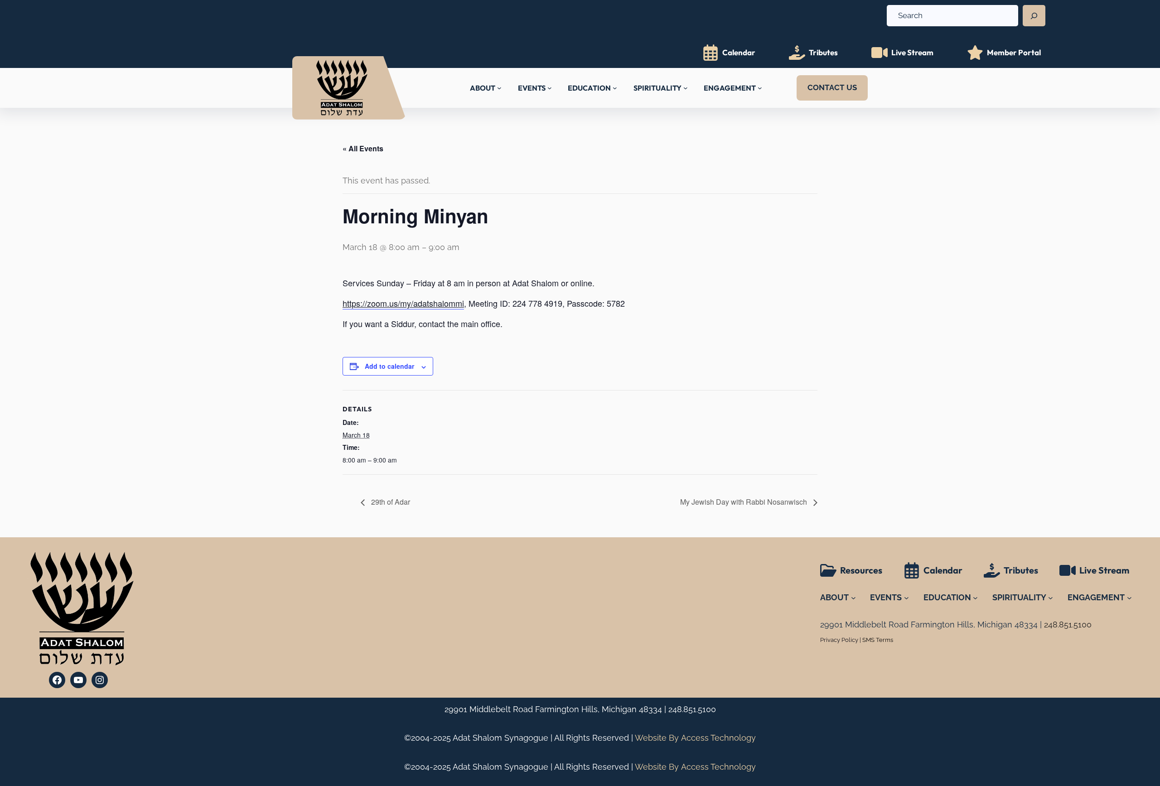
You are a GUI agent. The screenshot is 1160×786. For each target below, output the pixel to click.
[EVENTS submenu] (549, 88)
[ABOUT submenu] (499, 88)
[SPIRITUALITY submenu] (685, 88)
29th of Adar (389, 502)
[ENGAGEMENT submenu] (760, 88)
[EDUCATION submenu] (615, 88)
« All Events (363, 148)
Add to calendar (389, 366)
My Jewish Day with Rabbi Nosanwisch (744, 502)
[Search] (1034, 16)
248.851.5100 (692, 709)
